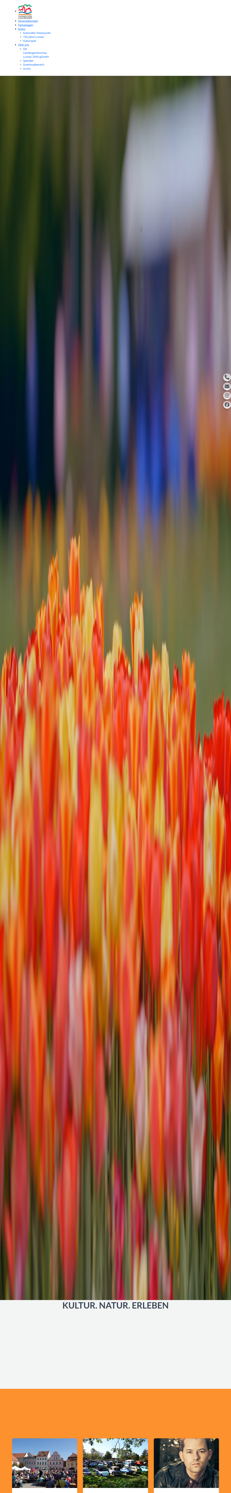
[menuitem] (25, 11)
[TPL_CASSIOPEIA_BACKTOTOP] (227, 1488)
